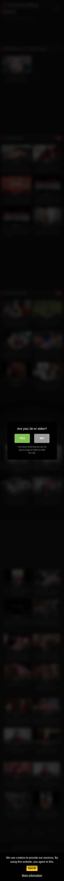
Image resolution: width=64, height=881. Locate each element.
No (42, 438)
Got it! (32, 868)
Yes (22, 438)
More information (32, 875)
